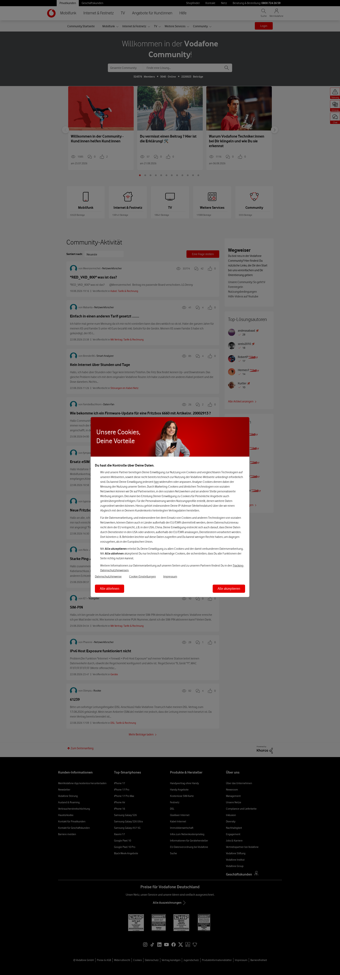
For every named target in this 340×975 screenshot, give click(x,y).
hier (156, 482)
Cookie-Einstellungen (142, 576)
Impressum (170, 576)
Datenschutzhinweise (108, 576)
